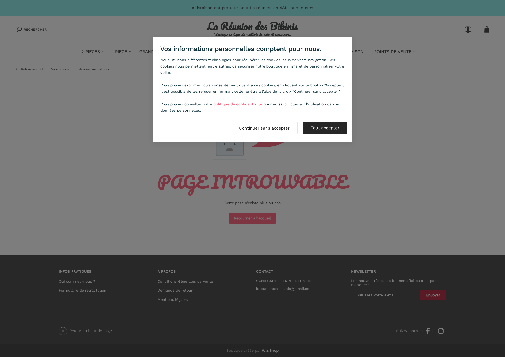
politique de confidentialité (237, 104)
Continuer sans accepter (264, 128)
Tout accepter (325, 127)
